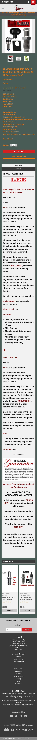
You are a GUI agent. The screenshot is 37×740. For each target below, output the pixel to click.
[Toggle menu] (3, 7)
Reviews (18, 169)
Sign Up (21, 659)
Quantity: (6, 145)
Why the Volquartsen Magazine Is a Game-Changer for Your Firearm (18, 701)
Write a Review (8, 90)
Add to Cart (10, 610)
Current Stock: (8, 139)
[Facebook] (4, 161)
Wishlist (18, 656)
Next (33, 36)
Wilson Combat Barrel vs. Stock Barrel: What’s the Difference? (19, 697)
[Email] (7, 161)
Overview (18, 165)
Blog (18, 681)
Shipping (18, 679)
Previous (3, 36)
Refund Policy (18, 674)
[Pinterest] (16, 161)
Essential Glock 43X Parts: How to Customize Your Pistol (18, 693)
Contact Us (18, 683)
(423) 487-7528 (8, 2)
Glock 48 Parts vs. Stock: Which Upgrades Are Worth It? (18, 704)
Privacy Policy (18, 671)
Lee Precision (6, 593)
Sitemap (27, 738)
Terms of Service (18, 676)
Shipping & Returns (18, 661)
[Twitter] (13, 161)
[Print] (10, 161)
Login (15, 659)
